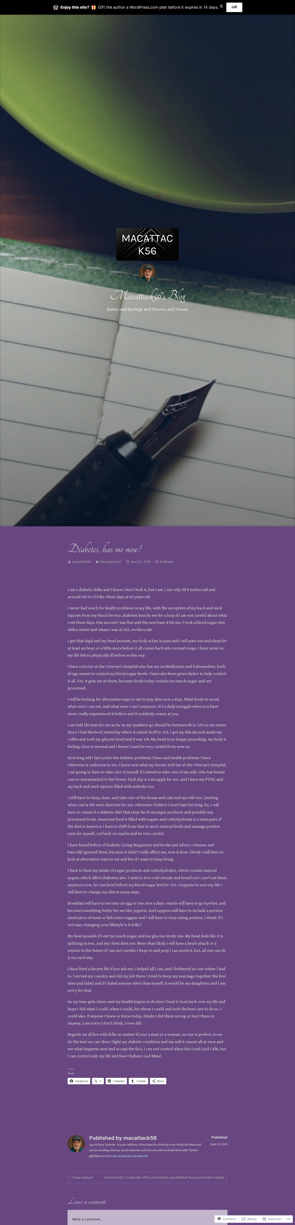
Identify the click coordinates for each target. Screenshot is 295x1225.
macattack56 (81, 561)
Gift (234, 7)
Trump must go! (80, 1178)
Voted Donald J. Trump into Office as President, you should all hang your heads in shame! (164, 1178)
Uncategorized (110, 561)
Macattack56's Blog (147, 296)
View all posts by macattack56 (129, 1156)
